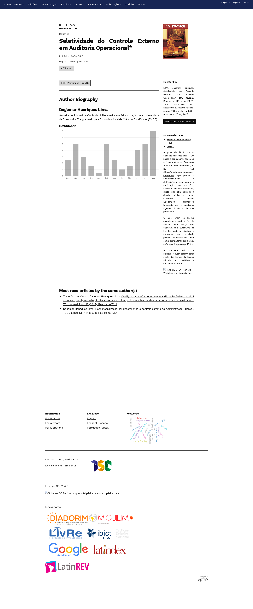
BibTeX (170, 146)
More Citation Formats (178, 121)
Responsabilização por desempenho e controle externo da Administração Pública (144, 309)
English (91, 418)
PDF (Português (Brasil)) (75, 83)
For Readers (52, 418)
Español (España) (97, 422)
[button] (19, 4)
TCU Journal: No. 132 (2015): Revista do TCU (90, 304)
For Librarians (54, 427)
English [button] (225, 2)
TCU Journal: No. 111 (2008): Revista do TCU (90, 313)
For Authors (52, 422)
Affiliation (66, 68)
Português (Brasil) (98, 427)
